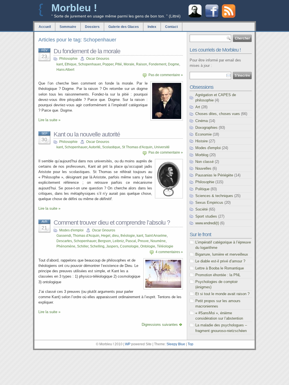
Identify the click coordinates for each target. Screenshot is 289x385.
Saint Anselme (156, 236)
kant (59, 64)
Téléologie (165, 246)
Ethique (70, 64)
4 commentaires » (169, 252)
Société (201, 209)
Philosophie (68, 59)
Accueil (45, 27)
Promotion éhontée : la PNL (217, 275)
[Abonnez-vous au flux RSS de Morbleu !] (228, 16)
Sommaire (68, 27)
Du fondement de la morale (87, 51)
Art (197, 107)
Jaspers (112, 246)
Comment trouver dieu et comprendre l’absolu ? (112, 222)
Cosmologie (129, 246)
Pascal (131, 241)
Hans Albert (65, 70)
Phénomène (65, 246)
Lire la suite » (49, 120)
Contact (171, 27)
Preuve (143, 241)
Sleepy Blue (176, 344)
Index (152, 27)
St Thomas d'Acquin (137, 147)
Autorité (94, 147)
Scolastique (111, 147)
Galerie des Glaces (123, 27)
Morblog (201, 155)
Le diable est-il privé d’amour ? (220, 261)
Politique (202, 189)
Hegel (105, 236)
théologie (128, 236)
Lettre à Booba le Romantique (219, 268)
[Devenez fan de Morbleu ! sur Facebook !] (212, 18)
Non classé (204, 162)
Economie (203, 134)
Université (162, 147)
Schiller (82, 246)
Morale (129, 64)
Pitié (118, 64)
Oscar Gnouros (97, 59)
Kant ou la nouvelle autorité (87, 134)
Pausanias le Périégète (214, 175)
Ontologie (147, 246)
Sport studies (206, 216)
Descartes (64, 241)
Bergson (104, 241)
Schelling (97, 246)
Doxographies (206, 127)
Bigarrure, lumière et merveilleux (221, 254)
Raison (141, 64)
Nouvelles (203, 168)
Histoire (201, 141)
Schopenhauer (89, 64)
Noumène (158, 241)
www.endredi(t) (207, 223)
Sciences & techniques (214, 196)
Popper (107, 64)
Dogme (173, 64)
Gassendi (63, 236)
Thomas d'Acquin (86, 236)
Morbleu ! (74, 8)
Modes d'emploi (71, 230)
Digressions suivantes (160, 324)
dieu (115, 236)
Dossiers (92, 27)
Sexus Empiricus (209, 202)
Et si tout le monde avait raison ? (222, 294)
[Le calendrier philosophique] (195, 17)
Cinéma (201, 121)
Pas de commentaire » (165, 75)
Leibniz (118, 241)
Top (190, 344)
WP (127, 344)
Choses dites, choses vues (217, 114)
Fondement (157, 64)
